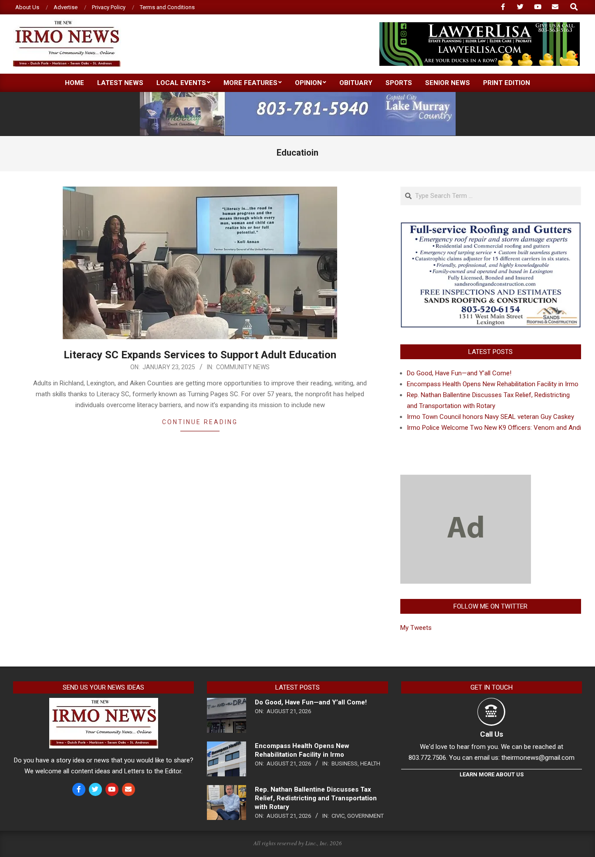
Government (365, 816)
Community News (243, 367)
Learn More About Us (492, 774)
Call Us (491, 734)
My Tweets (416, 628)
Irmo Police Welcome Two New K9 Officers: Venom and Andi (494, 428)
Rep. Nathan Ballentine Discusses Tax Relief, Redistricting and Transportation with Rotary (316, 798)
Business (344, 763)
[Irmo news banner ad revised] (479, 26)
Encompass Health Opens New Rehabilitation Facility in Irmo (492, 384)
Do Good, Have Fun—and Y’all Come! (459, 373)
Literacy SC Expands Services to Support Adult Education (200, 355)
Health (370, 763)
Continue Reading (200, 421)
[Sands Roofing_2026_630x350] (490, 226)
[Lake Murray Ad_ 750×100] (298, 95)
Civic (338, 816)
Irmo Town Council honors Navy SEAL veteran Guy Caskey (490, 417)
